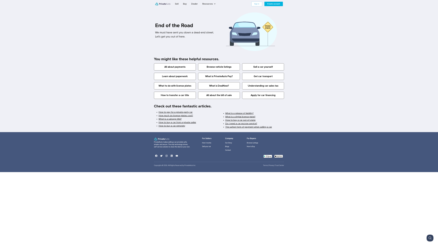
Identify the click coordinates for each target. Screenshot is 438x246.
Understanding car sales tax (263, 86)
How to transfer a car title (175, 95)
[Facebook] (156, 156)
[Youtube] (177, 156)
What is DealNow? (219, 86)
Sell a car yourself (263, 67)
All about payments (174, 67)
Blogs (227, 146)
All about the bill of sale (219, 95)
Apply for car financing (263, 95)
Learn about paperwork (175, 76)
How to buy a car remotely (172, 126)
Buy (185, 4)
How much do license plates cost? (176, 115)
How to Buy (251, 146)
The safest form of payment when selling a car (248, 127)
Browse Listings (252, 143)
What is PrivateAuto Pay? (219, 76)
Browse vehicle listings (219, 67)
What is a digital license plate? (240, 117)
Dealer (194, 4)
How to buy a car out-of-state (240, 120)
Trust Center (279, 165)
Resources (207, 4)
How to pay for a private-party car (176, 112)
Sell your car (206, 146)
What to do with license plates (175, 86)
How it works (206, 143)
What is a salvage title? (170, 119)
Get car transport (263, 76)
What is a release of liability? (239, 113)
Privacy (271, 165)
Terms (265, 165)
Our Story (228, 143)
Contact (228, 150)
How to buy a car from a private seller (177, 122)
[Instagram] (166, 156)
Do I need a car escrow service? (241, 123)
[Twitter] (161, 156)
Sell (177, 4)
